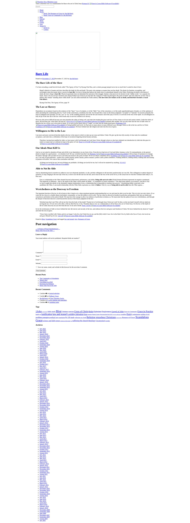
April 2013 (43, 439)
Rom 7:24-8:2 (86, 205)
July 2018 (43, 362)
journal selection (54, 293)
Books (42, 12)
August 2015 (44, 389)
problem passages (42, 317)
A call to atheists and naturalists (57, 300)
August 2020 (44, 346)
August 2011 (44, 474)
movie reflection (117, 314)
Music (41, 20)
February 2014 (44, 421)
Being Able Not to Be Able (45, 230)
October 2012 (44, 449)
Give (41, 24)
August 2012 (44, 453)
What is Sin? (44, 280)
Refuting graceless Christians (101, 317)
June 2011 (43, 478)
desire (90, 311)
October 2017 (44, 364)
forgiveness (106, 311)
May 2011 (43, 479)
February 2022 (44, 339)
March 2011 (43, 483)
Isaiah (37, 314)
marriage (90, 314)
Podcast (42, 19)
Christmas (65, 311)
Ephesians (97, 311)
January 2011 (44, 487)
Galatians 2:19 (40, 127)
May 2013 (43, 437)
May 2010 (43, 501)
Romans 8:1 (86, 3)
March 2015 (43, 398)
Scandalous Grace (51, 219)
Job (40, 314)
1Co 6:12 (123, 162)
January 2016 (44, 382)
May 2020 (43, 350)
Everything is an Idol (46, 282)
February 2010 (44, 506)
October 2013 (44, 428)
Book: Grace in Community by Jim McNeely (58, 15)
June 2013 (43, 435)
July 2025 (43, 329)
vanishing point (54, 302)
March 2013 (43, 440)
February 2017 (44, 369)
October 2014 (44, 407)
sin (71, 321)
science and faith (49, 321)
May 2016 (43, 377)
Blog (41, 17)
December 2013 (45, 424)
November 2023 (45, 337)
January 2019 (44, 357)
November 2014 (45, 405)
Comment (39, 252)
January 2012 (44, 465)
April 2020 (43, 352)
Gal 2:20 (60, 216)
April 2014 (43, 417)
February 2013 (44, 442)
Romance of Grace (84, 219)
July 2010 (43, 497)
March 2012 (43, 462)
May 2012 (43, 458)
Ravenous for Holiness (47, 284)
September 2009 (45, 511)
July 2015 (43, 391)
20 (120, 142)
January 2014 (44, 423)
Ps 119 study (70, 317)
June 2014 (43, 414)
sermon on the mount (65, 321)
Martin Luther (96, 314)
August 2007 (44, 519)
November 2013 (45, 426)
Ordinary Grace (54, 296)
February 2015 (44, 400)
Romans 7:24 (94, 154)
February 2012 (44, 464)
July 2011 (43, 476)
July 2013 (43, 433)
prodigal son (53, 317)
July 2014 (43, 412)
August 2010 (44, 495)
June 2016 (43, 375)
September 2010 (45, 494)
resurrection (119, 317)
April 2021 (43, 341)
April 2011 (43, 481)
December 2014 (45, 403)
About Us (43, 26)
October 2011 (44, 471)
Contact (46, 29)
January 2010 (44, 508)
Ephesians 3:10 (121, 123)
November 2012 (45, 448)
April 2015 (43, 396)
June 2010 (43, 499)
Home (41, 10)
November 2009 (45, 510)
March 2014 (43, 419)
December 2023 (45, 336)
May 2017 (43, 366)
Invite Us (46, 28)
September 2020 (45, 345)
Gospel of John (118, 311)
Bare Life (42, 74)
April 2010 (43, 503)
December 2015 (45, 384)
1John (39, 311)
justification (46, 314)
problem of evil (145, 314)
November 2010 (45, 490)
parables (123, 314)
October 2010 (44, 492)
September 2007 (45, 517)
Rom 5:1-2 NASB (84, 142)
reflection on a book (80, 317)
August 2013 (44, 432)
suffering (76, 321)
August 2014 (44, 410)
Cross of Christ (81, 311)
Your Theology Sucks (57, 298)
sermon (57, 321)
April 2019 (43, 355)
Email (38, 260)
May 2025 (43, 332)
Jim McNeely (74, 78)
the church (84, 321)
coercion (71, 311)
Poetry (129, 314)
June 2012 (43, 456)
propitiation (61, 317)
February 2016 (44, 380)
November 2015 (45, 385)
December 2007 (45, 515)
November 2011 (45, 469)
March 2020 (43, 353)
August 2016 (44, 373)
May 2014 (43, 416)
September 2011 (45, 472)
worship (107, 321)
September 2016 (45, 371)
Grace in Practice (145, 311)
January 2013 (44, 444)
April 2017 (43, 368)
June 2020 (43, 348)
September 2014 (45, 408)
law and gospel (69, 219)
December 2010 (45, 488)
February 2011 (44, 485)
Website (38, 263)
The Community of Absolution (49, 278)
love (76, 219)
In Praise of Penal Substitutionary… (48, 229)
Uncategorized (100, 321)
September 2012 (45, 451)
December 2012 (45, 446)
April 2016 (43, 378)
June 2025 (43, 330)
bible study (52, 312)
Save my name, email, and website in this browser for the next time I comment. (62, 267)
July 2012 (43, 455)
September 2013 (45, 430)
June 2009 (43, 513)
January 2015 (44, 401)
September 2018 (45, 361)
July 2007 (43, 520)
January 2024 (44, 334)
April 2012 (43, 460)
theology (91, 321)
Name (38, 256)
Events (42, 22)
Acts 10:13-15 (71, 121)
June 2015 (43, 393)
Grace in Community (130, 311)
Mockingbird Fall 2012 (106, 314)
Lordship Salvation (75, 314)
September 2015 (45, 387)
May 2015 (43, 394)
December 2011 (44, 467)
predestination (136, 314)
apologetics (44, 311)
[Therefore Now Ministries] (46, 2)
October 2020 (44, 343)
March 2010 (43, 504)
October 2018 (44, 359)
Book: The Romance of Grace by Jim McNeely (58, 13)
